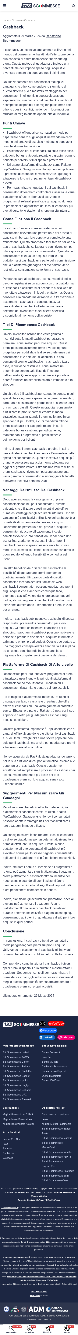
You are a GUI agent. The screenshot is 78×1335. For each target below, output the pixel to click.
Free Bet (46, 1057)
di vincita (39, 1295)
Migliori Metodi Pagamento (56, 1123)
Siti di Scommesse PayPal (56, 1156)
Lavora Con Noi (11, 1139)
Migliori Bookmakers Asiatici (18, 1123)
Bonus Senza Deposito (54, 1071)
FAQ (5, 1144)
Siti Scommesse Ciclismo (17, 1090)
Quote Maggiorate (51, 1075)
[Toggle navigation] (4, 5)
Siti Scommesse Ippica (15, 1080)
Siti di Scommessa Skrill (55, 1175)
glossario (17, 20)
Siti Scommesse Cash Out (17, 1071)
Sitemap (7, 1148)
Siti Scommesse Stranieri (17, 1099)
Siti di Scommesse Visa (55, 1180)
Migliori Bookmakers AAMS (18, 1114)
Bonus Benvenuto (51, 1052)
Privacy (42, 1200)
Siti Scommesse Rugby (16, 1085)
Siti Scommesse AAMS (16, 1057)
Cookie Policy (53, 1200)
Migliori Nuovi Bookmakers (17, 1119)
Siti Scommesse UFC (15, 1094)
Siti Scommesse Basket (16, 1075)
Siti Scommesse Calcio (16, 1061)
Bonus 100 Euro (50, 1080)
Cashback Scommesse (54, 1066)
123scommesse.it (9, 1208)
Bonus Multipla (50, 1061)
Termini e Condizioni (27, 1200)
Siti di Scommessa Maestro (57, 1138)
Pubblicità (8, 1153)
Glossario (8, 1157)
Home (6, 20)
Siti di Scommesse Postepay (58, 1170)
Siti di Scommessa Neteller (57, 1152)
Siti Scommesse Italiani (16, 1052)
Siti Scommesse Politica (16, 1066)
